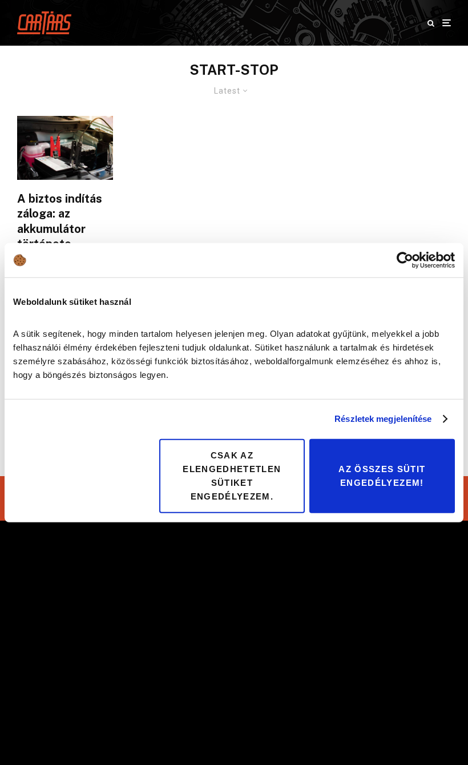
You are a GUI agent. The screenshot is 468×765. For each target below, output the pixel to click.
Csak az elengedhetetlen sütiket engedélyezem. (232, 475)
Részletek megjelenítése (382, 419)
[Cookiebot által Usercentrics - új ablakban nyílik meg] (405, 260)
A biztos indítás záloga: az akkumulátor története (59, 221)
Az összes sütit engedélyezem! (381, 475)
